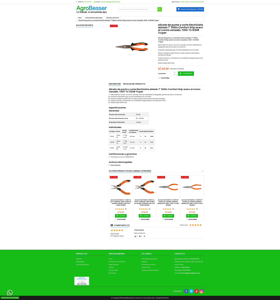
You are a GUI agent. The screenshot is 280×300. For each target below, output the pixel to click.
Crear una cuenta (197, 2)
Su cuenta (146, 253)
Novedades (80, 262)
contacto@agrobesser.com (110, 2)
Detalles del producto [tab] (134, 84)
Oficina (111, 267)
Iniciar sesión (184, 2)
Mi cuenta (112, 273)
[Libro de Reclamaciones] (81, 281)
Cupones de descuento (150, 270)
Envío (111, 259)
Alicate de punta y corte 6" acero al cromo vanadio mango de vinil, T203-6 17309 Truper (168, 202)
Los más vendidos (82, 264)
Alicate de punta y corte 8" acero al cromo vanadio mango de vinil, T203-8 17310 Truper (192, 202)
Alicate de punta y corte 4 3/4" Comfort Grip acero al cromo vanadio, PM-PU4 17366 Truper (120, 202)
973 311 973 (88, 2)
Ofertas (78, 259)
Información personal (149, 259)
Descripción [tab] (115, 84)
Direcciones (146, 267)
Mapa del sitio (114, 264)
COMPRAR (186, 73)
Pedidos (145, 262)
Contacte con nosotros (117, 262)
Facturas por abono (149, 264)
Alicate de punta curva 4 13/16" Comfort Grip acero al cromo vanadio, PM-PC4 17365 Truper (144, 202)
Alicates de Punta (84, 25)
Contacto (179, 253)
